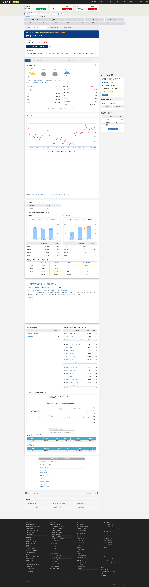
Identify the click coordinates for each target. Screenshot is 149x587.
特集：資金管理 (106, 531)
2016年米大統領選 (108, 544)
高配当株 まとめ (32, 503)
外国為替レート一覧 (56, 524)
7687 (67, 370)
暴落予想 (145, 2)
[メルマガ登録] (14, 1)
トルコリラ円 (55, 559)
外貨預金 (106, 533)
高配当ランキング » (113, 129)
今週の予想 (28, 537)
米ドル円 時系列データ (57, 540)
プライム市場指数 (30, 548)
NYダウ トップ (81, 524)
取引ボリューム (107, 564)
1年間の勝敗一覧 (30, 532)
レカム (71, 359)
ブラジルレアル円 (56, 557)
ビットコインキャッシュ (109, 556)
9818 (67, 367)
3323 (67, 359)
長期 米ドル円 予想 (56, 536)
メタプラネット (73, 333)
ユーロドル (54, 550)
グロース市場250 (86, 262)
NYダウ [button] (106, 2)
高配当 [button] (74, 19)
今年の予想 (28, 539)
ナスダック (80, 545)
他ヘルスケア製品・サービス (46, 32)
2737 (67, 342)
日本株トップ (34, 19)
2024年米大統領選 (108, 540)
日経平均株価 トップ (31, 524)
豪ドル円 (54, 545)
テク (64, 60)
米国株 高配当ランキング (84, 503)
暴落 (68, 23)
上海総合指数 (80, 549)
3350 (67, 333)
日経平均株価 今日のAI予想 (33, 526)
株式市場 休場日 (30, 568)
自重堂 (31, 445)
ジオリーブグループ (75, 365)
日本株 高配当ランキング (59, 503)
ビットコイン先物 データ (109, 562)
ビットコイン (107, 549)
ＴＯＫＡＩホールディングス (77, 382)
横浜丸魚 (72, 373)
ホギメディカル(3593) (32, 333)
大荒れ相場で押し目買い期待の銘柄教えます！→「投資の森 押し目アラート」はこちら (47, 194)
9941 (67, 350)
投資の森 (6, 2)
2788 (67, 362)
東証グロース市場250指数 (32, 556)
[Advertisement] (61, 174)
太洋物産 (72, 350)
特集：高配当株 (106, 522)
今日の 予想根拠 (56, 530)
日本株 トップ (29, 560)
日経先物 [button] (112, 2)
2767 (67, 388)
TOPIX (69, 262)
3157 (67, 365)
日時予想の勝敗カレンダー (33, 530)
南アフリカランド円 (56, 555)
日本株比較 (41, 13)
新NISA (54, 19)
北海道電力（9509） (45, 481)
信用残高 (76, 60)
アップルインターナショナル (77, 362)
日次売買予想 (30, 534)
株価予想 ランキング (58, 507)
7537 (67, 376)
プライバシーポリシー (108, 569)
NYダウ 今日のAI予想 (82, 526)
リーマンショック (82, 562)
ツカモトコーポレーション (76, 379)
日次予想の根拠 (30, 528)
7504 (67, 347)
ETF (93, 23)
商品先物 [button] (131, 2)
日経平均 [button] (94, 2)
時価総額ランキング (108, 558)
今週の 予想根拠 (56, 534)
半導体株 (61, 13)
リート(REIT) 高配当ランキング (36, 507)
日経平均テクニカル (31, 541)
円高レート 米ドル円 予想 (58, 538)
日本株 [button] (119, 2)
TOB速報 (94, 19)
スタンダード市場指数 (31, 550)
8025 (67, 379)
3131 (67, 339)
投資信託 (106, 535)
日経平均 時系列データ (32, 543)
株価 (28, 60)
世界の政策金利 (55, 566)
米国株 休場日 (81, 542)
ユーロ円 (54, 547)
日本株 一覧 (29, 566)
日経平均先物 (29, 546)
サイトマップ (105, 567)
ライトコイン (107, 555)
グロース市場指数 (30, 552)
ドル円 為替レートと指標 (57, 526)
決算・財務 (39, 60)
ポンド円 (54, 548)
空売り (118, 23)
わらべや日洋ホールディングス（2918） (50, 484)
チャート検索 (138, 2)
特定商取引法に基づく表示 (109, 571)
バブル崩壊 (80, 564)
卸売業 (37, 32)
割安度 (43, 69)
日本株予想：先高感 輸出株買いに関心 (42, 284)
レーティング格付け (80, 23)
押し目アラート (114, 19)
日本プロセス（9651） (45, 478)
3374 (67, 353)
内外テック (72, 353)
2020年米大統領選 (108, 542)
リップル (106, 551)
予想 (56, 23)
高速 (71, 347)
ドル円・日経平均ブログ (57, 568)
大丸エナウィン (73, 367)
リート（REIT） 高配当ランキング (111, 528)
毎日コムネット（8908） (46, 464)
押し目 (17, 1)
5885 (67, 344)
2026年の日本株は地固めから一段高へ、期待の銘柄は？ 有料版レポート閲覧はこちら (49, 290)
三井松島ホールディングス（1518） (49, 461)
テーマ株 (55, 13)
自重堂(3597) (30, 336)
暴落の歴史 (80, 560)
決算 (43, 23)
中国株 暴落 (80, 568)
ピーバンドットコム (75, 356)
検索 (28, 562)
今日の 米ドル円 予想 (57, 528)
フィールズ (72, 388)
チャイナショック (82, 566)
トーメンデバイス (74, 342)
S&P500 (79, 547)
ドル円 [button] (100, 2)
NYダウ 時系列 (81, 533)
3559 (67, 356)
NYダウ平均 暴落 (82, 557)
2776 (67, 336)
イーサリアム (107, 553)
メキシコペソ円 (55, 563)
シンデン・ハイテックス (76, 339)
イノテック (72, 385)
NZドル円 (54, 561)
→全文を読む (31, 297)
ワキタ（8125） (44, 472)
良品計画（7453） (92, 493)
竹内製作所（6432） (45, 486)
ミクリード (72, 370)
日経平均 (56, 262)
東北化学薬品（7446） (32, 493)
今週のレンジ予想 (82, 528)
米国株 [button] (124, 2)
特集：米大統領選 (107, 538)
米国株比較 (48, 13)
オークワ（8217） (44, 467)
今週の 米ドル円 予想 (57, 532)
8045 (67, 373)
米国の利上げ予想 (82, 530)
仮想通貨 (104, 547)
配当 (31, 23)
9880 (67, 385)
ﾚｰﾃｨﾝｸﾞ (46, 60)
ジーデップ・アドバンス (76, 344)
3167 (67, 382)
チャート (83, 60)
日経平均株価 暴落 (82, 555)
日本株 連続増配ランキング (33, 564)
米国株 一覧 (80, 540)
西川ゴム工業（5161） (45, 470)
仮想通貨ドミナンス (108, 560)
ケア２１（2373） (44, 475)
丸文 (71, 376)
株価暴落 (79, 553)
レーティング (33, 13)
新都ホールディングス (75, 336)
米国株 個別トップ (81, 538)
